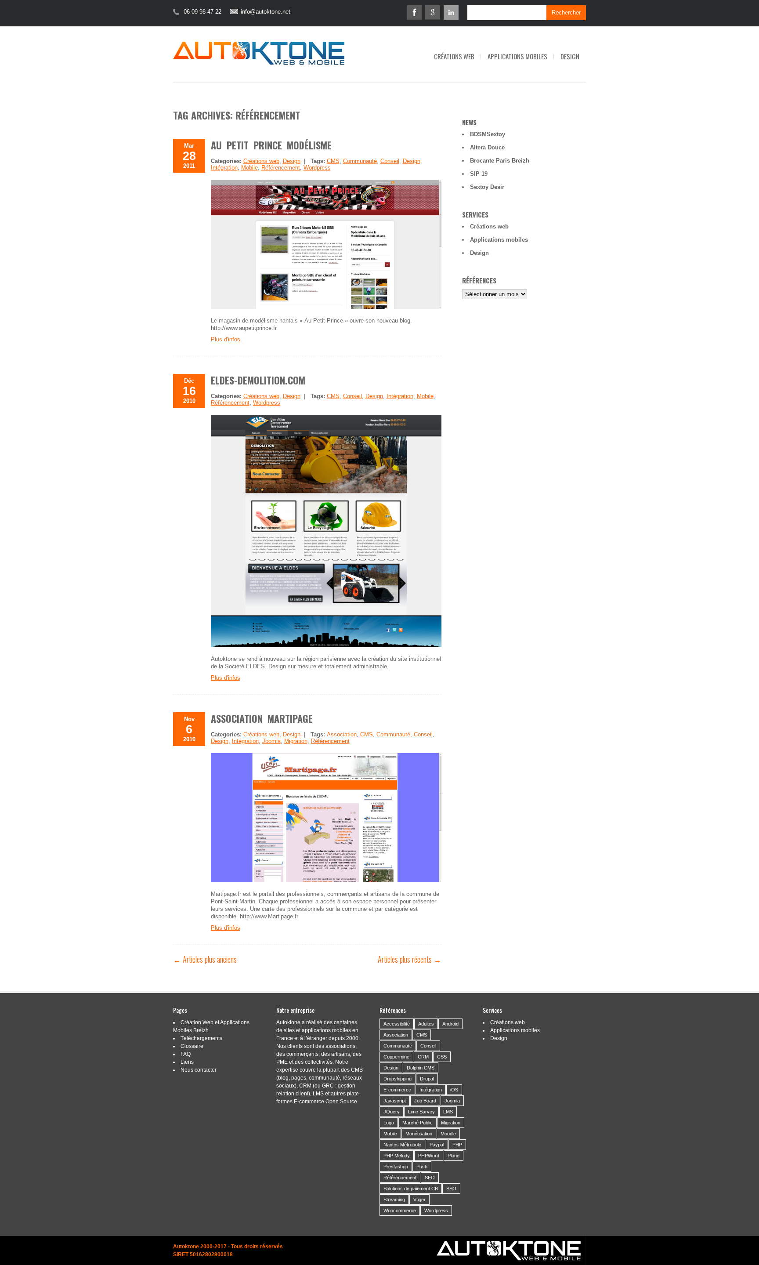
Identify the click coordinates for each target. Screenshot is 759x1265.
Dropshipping (397, 1078)
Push (421, 1166)
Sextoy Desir (487, 187)
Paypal (437, 1144)
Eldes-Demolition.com (258, 380)
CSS (442, 1056)
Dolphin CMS (420, 1067)
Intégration (224, 167)
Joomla (271, 741)
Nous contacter (199, 1070)
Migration (295, 741)
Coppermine (396, 1056)
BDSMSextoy (487, 134)
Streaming (394, 1199)
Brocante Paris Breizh (499, 160)
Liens (187, 1062)
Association (342, 734)
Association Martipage (262, 718)
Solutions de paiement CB (410, 1188)
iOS (454, 1089)
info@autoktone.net (265, 12)
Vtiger (419, 1199)
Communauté (360, 161)
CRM (423, 1056)
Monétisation (418, 1133)
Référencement (280, 167)
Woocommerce (399, 1210)
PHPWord (428, 1155)
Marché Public (417, 1122)
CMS (333, 161)
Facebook (414, 12)
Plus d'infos (225, 339)
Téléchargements (201, 1038)
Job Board (425, 1100)
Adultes (426, 1023)
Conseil (389, 161)
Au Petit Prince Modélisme (271, 145)
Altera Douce (487, 147)
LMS (448, 1111)
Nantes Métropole (402, 1144)
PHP (457, 1144)
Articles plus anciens (205, 959)
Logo (388, 1122)
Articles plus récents (409, 959)
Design (569, 56)
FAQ (186, 1054)
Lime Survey (421, 1111)
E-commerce (397, 1089)
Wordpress (317, 167)
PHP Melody (396, 1155)
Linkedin (451, 12)
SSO (451, 1188)
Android (450, 1023)
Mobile (249, 167)
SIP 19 (479, 173)
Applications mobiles (517, 56)
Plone (453, 1155)
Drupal (427, 1078)
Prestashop (395, 1166)
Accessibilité (396, 1023)
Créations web (454, 56)
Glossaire (192, 1046)
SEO (430, 1177)
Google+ (432, 12)
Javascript (394, 1100)
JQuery (391, 1111)
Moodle (448, 1133)
